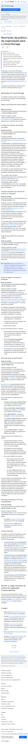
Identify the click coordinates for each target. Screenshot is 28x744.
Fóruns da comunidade (6, 686)
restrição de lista (6, 384)
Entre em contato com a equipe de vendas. (10, 679)
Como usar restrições (14, 624)
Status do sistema (5, 693)
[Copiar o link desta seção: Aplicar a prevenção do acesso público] (2, 107)
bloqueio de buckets (6, 299)
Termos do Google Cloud (7, 731)
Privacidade (12, 729)
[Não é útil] (10, 31)
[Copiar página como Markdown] (7, 47)
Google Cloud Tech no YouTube (8, 724)
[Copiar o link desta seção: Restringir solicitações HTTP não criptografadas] (12, 502)
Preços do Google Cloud (6, 675)
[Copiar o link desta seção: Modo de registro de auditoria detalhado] (9, 279)
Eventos (3, 717)
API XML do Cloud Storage (17, 519)
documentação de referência (17, 636)
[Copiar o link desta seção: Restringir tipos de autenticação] (23, 358)
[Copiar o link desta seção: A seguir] (9, 608)
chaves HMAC (12, 378)
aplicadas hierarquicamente (11, 225)
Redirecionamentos (11, 523)
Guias (4, 28)
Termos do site (19, 729)
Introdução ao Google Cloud (7, 701)
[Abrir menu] (2, 1)
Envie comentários (7, 34)
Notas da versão (4, 690)
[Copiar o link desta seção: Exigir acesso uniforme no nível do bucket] (7, 238)
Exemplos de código (5, 704)
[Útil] (8, 31)
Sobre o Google (4, 729)
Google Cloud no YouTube (7, 721)
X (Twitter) (3, 719)
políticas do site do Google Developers (18, 661)
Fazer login (23, 1)
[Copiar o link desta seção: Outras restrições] (14, 531)
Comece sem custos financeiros (11, 9)
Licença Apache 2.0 (17, 660)
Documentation (9, 26)
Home (2, 26)
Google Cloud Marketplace (7, 677)
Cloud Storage (9, 6)
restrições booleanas (12, 81)
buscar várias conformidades (14, 301)
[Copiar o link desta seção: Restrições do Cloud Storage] (25, 93)
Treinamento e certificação (7, 708)
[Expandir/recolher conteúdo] (9, 51)
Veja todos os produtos (6, 673)
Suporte (3, 688)
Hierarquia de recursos (19, 612)
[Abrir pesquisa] (16, 2)
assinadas (19, 410)
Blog (2, 714)
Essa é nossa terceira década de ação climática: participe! (15, 733)
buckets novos (22, 249)
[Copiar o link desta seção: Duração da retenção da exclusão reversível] (9, 127)
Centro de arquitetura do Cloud (8, 706)
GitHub (2, 699)
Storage (15, 26)
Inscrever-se (24, 737)
